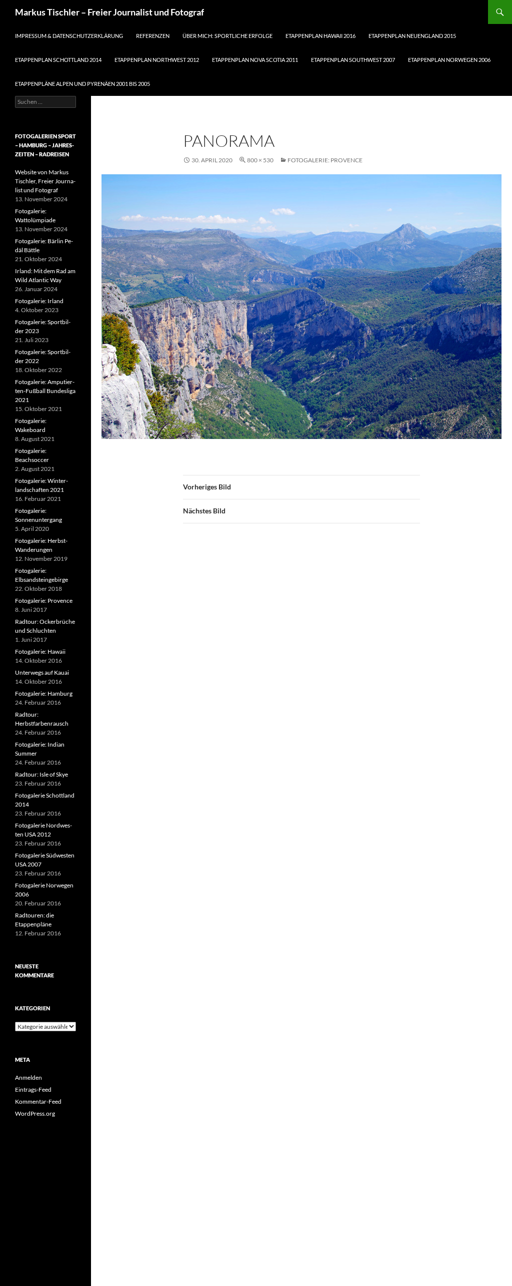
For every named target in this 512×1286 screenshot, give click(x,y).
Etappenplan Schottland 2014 (58, 59)
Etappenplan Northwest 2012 (156, 59)
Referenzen (153, 35)
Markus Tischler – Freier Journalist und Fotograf (109, 11)
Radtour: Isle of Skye (41, 774)
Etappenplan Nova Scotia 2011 (255, 59)
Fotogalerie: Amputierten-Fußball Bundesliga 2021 (45, 391)
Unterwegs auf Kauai (42, 672)
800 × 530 (260, 160)
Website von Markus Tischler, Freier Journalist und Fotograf (45, 181)
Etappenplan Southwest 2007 (353, 59)
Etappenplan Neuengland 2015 (412, 35)
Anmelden (28, 1077)
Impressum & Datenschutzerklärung (69, 35)
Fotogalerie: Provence (325, 160)
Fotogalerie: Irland (39, 301)
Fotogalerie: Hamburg (43, 693)
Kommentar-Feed (38, 1101)
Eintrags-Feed (33, 1089)
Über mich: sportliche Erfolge (227, 35)
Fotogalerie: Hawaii (40, 651)
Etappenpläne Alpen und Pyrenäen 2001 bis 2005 (82, 83)
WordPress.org (35, 1113)
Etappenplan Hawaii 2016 (321, 35)
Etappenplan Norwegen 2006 (449, 59)
